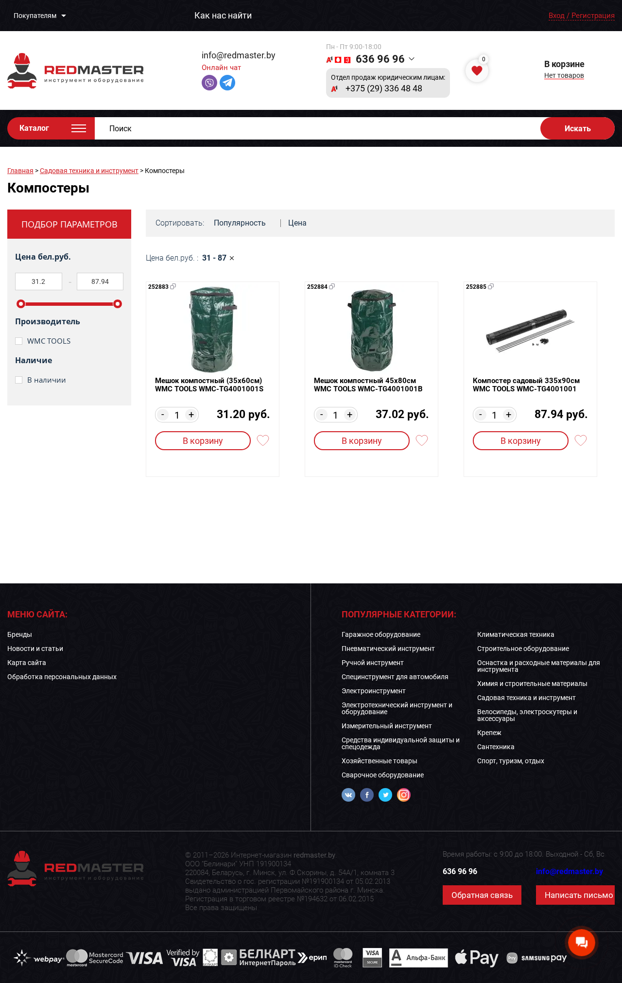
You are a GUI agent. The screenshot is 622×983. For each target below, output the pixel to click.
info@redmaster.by (239, 55)
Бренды (19, 634)
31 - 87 (214, 258)
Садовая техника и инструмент (89, 171)
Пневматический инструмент (388, 648)
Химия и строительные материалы (532, 683)
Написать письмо (579, 895)
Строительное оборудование (523, 648)
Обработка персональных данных (62, 677)
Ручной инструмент (373, 663)
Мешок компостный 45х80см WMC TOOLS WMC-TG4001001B (368, 385)
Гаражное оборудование (381, 634)
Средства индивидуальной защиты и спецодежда (401, 743)
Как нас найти (223, 15)
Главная (20, 171)
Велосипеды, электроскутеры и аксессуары (527, 715)
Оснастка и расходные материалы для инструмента (538, 666)
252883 (158, 287)
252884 (317, 287)
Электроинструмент (374, 691)
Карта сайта (26, 663)
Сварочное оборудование (383, 775)
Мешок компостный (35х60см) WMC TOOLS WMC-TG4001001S (209, 385)
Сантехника (496, 747)
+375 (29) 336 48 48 (384, 88)
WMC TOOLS (48, 341)
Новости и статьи (35, 648)
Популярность (240, 223)
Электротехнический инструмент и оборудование (397, 708)
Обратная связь (482, 895)
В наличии (46, 380)
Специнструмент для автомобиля (395, 677)
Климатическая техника (515, 634)
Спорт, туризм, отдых (510, 761)
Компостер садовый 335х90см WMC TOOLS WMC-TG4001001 (526, 385)
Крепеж (489, 733)
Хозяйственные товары (379, 761)
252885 (476, 287)
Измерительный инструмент (387, 726)
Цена (297, 223)
